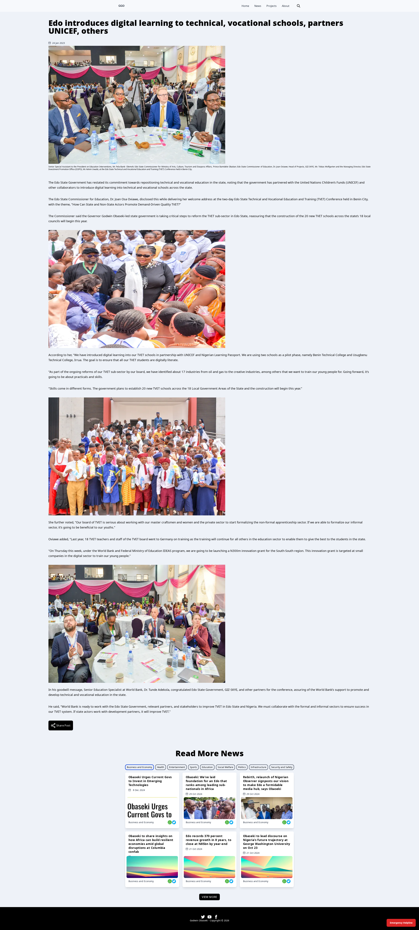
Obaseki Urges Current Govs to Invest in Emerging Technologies (150, 781)
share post (63, 725)
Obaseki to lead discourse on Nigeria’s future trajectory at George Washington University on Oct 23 (266, 842)
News (257, 6)
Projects (271, 6)
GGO (121, 5)
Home (245, 6)
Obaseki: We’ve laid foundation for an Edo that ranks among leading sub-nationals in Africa (206, 783)
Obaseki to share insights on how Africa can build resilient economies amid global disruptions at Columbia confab (150, 844)
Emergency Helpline (401, 922)
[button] (298, 6)
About (285, 6)
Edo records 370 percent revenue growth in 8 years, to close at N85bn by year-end (208, 840)
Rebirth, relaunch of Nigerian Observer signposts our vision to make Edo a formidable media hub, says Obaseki (266, 783)
